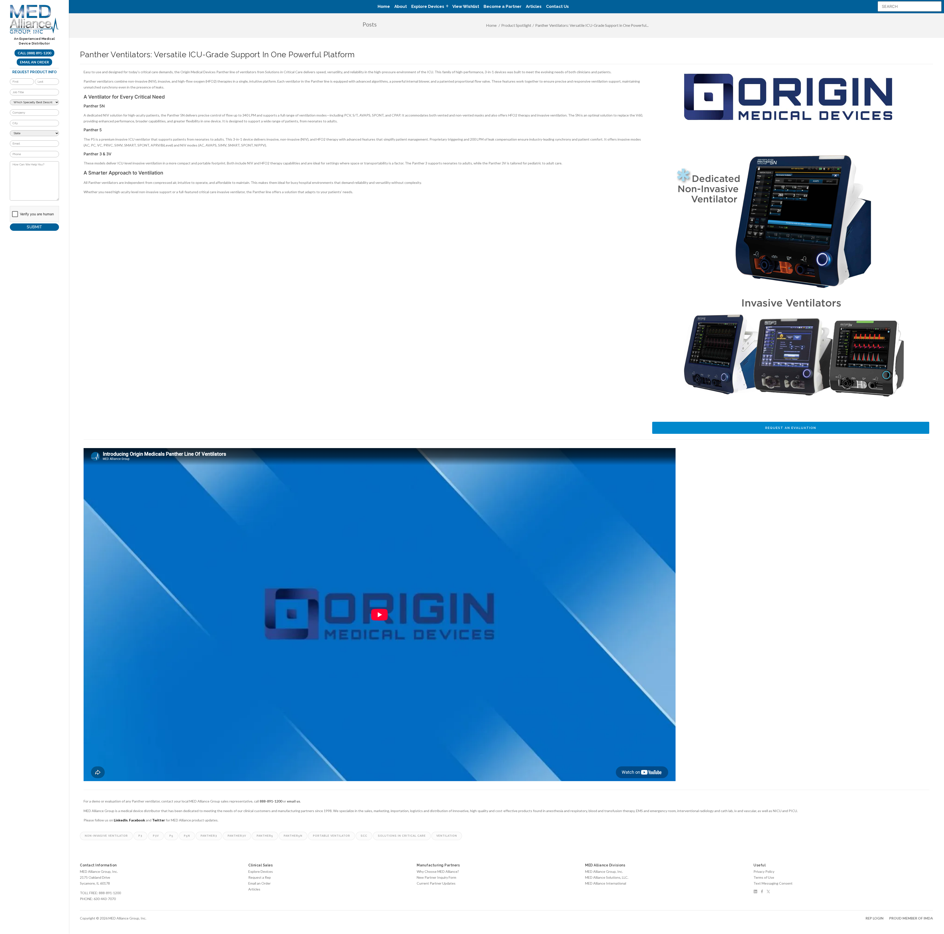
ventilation (446, 835)
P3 (140, 835)
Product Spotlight (516, 25)
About (400, 6)
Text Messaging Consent (773, 883)
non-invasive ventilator (106, 835)
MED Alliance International (605, 883)
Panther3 (209, 835)
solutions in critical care (402, 835)
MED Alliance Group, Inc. (604, 871)
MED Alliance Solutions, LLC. (606, 877)
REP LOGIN (875, 918)
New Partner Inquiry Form (436, 877)
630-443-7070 (105, 899)
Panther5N (293, 835)
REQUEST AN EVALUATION (790, 428)
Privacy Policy (763, 871)
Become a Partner (502, 6)
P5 (171, 835)
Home (384, 6)
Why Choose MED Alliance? (438, 871)
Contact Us (557, 6)
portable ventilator (331, 835)
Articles (534, 6)
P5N (187, 835)
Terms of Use (763, 877)
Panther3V (237, 835)
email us (293, 801)
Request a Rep (259, 877)
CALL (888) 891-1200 (34, 53)
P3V (156, 835)
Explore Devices (260, 871)
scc (364, 835)
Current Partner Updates (436, 883)
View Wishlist (465, 6)
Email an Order (34, 62)
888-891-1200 (271, 801)
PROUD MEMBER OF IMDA (911, 918)
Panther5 (265, 835)
